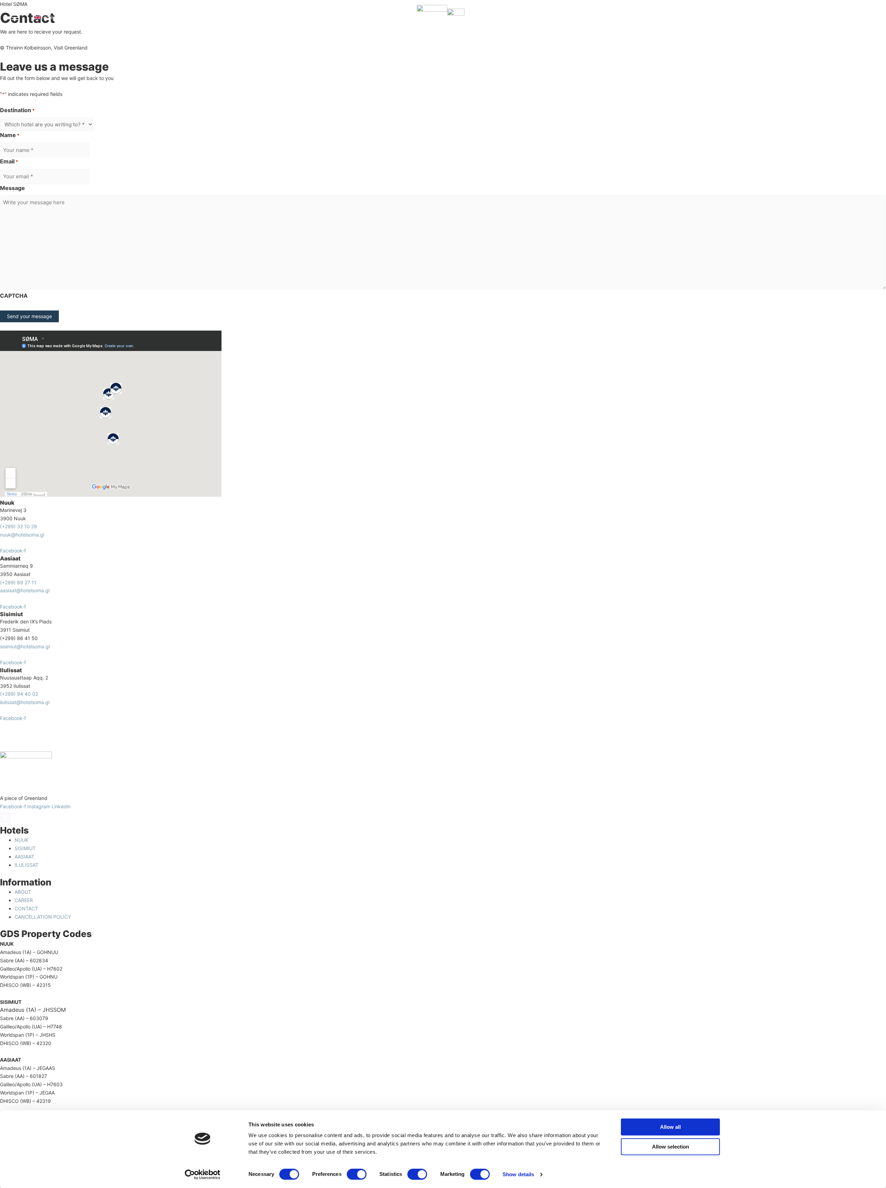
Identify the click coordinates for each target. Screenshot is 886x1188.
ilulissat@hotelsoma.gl (24, 702)
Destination (17, 110)
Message (12, 187)
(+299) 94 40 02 (19, 694)
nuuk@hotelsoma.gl (22, 535)
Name (9, 135)
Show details (518, 1174)
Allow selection (670, 1147)
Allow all (670, 1127)
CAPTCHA (14, 295)
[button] (71, 17)
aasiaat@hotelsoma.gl (24, 590)
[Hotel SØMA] (432, 17)
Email (9, 161)
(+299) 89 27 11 (18, 582)
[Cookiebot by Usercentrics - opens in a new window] (202, 1174)
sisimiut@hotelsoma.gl (25, 646)
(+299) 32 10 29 (18, 526)
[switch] (357, 1174)
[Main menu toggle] (15, 17)
